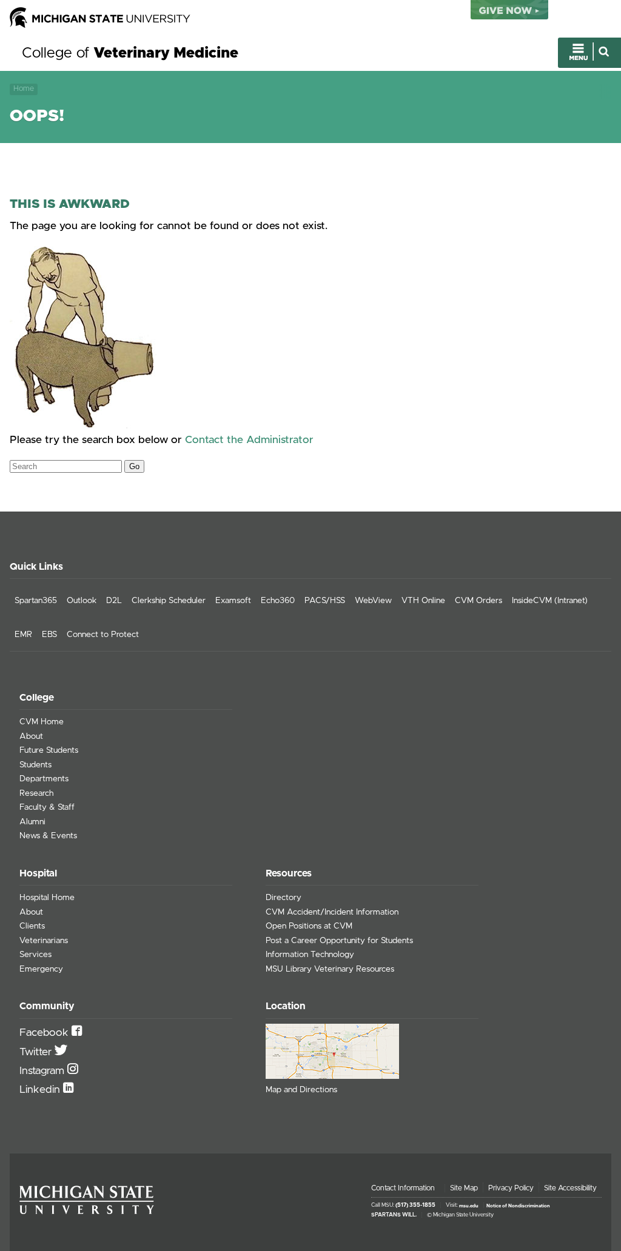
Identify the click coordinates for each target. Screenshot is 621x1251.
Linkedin (41, 1089)
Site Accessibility (570, 1188)
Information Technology (310, 954)
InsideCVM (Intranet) (550, 600)
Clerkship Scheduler (169, 600)
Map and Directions (301, 1090)
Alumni (32, 822)
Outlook (81, 600)
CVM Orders (478, 600)
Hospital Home (47, 897)
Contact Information (403, 1188)
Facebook (45, 1032)
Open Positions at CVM (309, 926)
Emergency (41, 969)
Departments (44, 779)
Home (23, 89)
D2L (114, 600)
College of (130, 53)
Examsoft (233, 600)
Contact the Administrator (249, 440)
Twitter (37, 1052)
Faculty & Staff (47, 807)
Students (35, 765)
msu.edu (468, 1205)
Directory (283, 897)
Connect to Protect (103, 634)
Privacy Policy (511, 1188)
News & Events (48, 836)
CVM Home (41, 722)
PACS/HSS (324, 600)
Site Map (464, 1188)
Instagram (43, 1071)
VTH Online (423, 600)
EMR (23, 634)
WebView (373, 600)
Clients (32, 926)
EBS (49, 634)
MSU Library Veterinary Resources (330, 969)
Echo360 (278, 600)
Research (36, 793)
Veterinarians (43, 940)
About (31, 736)
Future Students (48, 750)
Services (35, 954)
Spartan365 (36, 600)
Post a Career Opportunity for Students (339, 940)
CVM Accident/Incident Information (332, 912)
